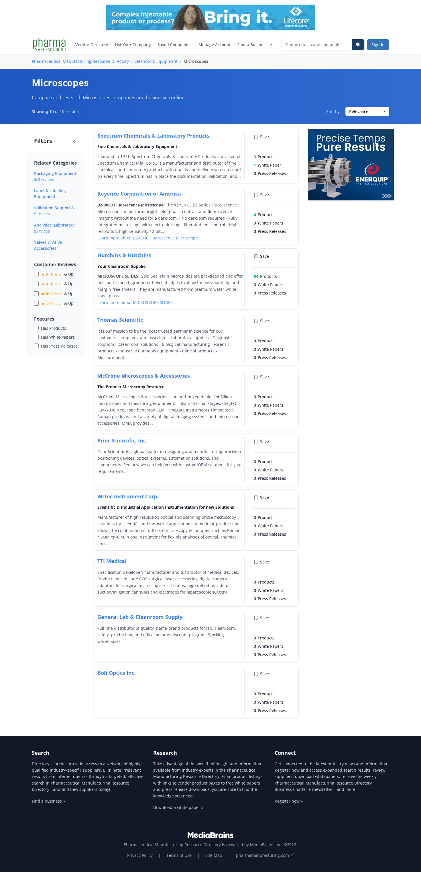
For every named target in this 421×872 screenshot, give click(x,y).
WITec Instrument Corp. (127, 496)
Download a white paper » (178, 807)
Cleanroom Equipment (156, 61)
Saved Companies (175, 44)
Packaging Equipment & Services (55, 176)
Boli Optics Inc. (116, 672)
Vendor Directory (91, 44)
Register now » (289, 801)
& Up (57, 274)
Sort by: (333, 111)
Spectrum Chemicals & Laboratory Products (153, 135)
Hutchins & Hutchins (124, 255)
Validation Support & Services (54, 210)
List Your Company (133, 44)
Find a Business (252, 44)
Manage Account (214, 44)
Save (264, 136)
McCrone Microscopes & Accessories (143, 375)
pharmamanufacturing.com (263, 855)
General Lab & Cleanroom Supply (139, 616)
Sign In (378, 44)
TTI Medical (112, 560)
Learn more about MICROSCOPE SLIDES (135, 302)
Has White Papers (58, 337)
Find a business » (48, 801)
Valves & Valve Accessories (48, 245)
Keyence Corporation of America (139, 193)
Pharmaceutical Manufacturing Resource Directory (80, 61)
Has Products (53, 328)
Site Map (213, 855)
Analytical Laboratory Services (54, 228)
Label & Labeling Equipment (50, 193)
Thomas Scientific (120, 319)
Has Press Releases (59, 346)
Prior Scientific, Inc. (122, 440)
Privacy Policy (140, 855)
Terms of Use (179, 855)
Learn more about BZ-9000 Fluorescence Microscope (147, 238)
